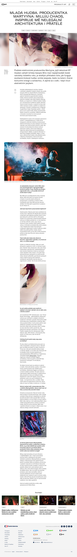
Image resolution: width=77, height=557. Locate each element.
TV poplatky (7, 534)
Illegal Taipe (33, 355)
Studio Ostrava (21, 536)
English (13, 551)
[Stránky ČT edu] (66, 534)
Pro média (20, 530)
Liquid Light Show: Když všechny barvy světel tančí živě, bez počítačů (47, 512)
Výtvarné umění (43, 507)
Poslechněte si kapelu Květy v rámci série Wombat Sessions (65, 512)
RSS (71, 551)
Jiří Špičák (6, 71)
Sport (34, 1)
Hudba (23, 30)
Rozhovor (28, 30)
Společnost (41, 30)
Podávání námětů (22, 542)
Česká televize (23, 1)
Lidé (45, 30)
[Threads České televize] (71, 527)
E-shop (6, 542)
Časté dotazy (21, 544)
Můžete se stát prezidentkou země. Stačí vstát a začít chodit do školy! (29, 512)
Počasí (6, 540)
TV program (43, 1)
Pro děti (48, 1)
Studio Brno (20, 534)
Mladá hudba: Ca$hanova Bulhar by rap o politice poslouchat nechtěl (10, 512)
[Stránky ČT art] (49, 534)
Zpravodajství (29, 1)
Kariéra (19, 540)
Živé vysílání (7, 532)
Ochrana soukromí (19, 551)
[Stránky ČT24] (35, 531)
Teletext (6, 536)
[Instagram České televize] (62, 527)
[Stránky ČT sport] (50, 531)
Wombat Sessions (62, 507)
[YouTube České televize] (67, 527)
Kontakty (20, 546)
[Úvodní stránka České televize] (11, 526)
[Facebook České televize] (64, 527)
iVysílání (38, 1)
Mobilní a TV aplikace (9, 544)
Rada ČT (20, 538)
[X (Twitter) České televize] (69, 527)
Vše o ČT (55, 1)
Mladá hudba (34, 30)
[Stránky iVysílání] (66, 530)
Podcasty (6, 538)
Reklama (20, 532)
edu (51, 1)
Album (49, 30)
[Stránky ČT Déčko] (35, 534)
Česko (54, 30)
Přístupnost (26, 551)
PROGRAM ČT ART (60, 4)
